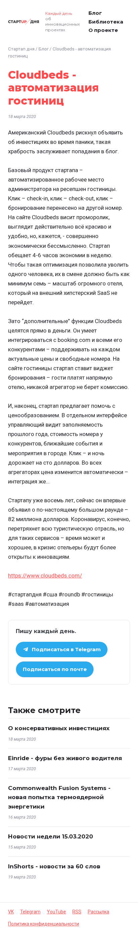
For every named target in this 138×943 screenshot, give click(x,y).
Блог (95, 13)
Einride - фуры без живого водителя (65, 758)
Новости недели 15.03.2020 (50, 836)
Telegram (30, 911)
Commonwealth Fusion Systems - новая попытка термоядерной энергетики (59, 797)
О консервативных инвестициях (59, 728)
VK (11, 911)
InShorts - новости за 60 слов (54, 866)
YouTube (56, 911)
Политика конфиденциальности (43, 924)
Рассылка (98, 911)
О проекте (103, 30)
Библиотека (105, 21)
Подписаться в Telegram (66, 649)
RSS (76, 911)
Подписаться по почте (55, 669)
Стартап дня (21, 48)
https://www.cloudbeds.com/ (45, 575)
